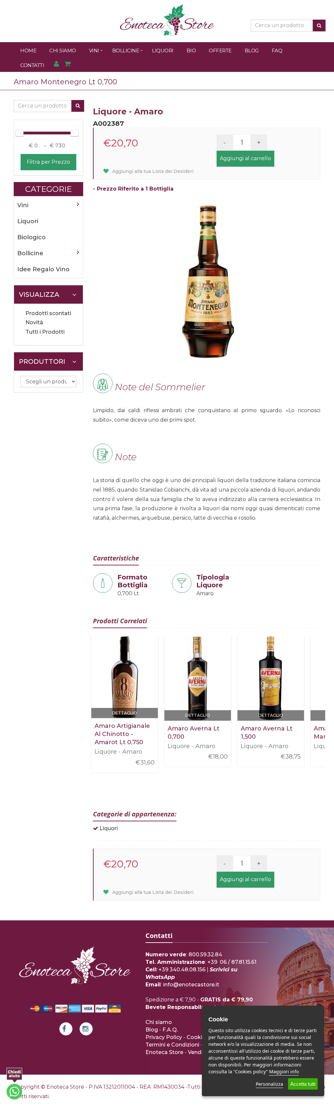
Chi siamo (158, 1022)
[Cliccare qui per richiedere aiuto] (14, 1083)
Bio (191, 50)
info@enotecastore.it (191, 984)
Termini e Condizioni (172, 1045)
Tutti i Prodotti (45, 332)
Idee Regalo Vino (43, 269)
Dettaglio (124, 713)
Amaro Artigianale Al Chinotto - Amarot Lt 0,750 (122, 734)
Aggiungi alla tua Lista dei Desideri (152, 171)
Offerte (220, 50)
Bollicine (125, 50)
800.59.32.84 (205, 954)
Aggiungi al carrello (245, 158)
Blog (252, 50)
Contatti (32, 65)
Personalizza (269, 1084)
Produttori (42, 361)
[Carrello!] (67, 64)
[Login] (56, 64)
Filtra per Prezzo (48, 162)
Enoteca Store (164, 1052)
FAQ (277, 50)
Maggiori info (284, 1071)
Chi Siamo (62, 50)
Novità (34, 322)
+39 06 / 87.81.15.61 (231, 962)
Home (28, 50)
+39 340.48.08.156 (182, 969)
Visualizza (39, 294)
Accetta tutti (302, 1084)
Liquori (163, 50)
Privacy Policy (163, 1037)
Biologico (31, 237)
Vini (94, 50)
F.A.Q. (170, 1030)
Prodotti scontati (48, 313)
